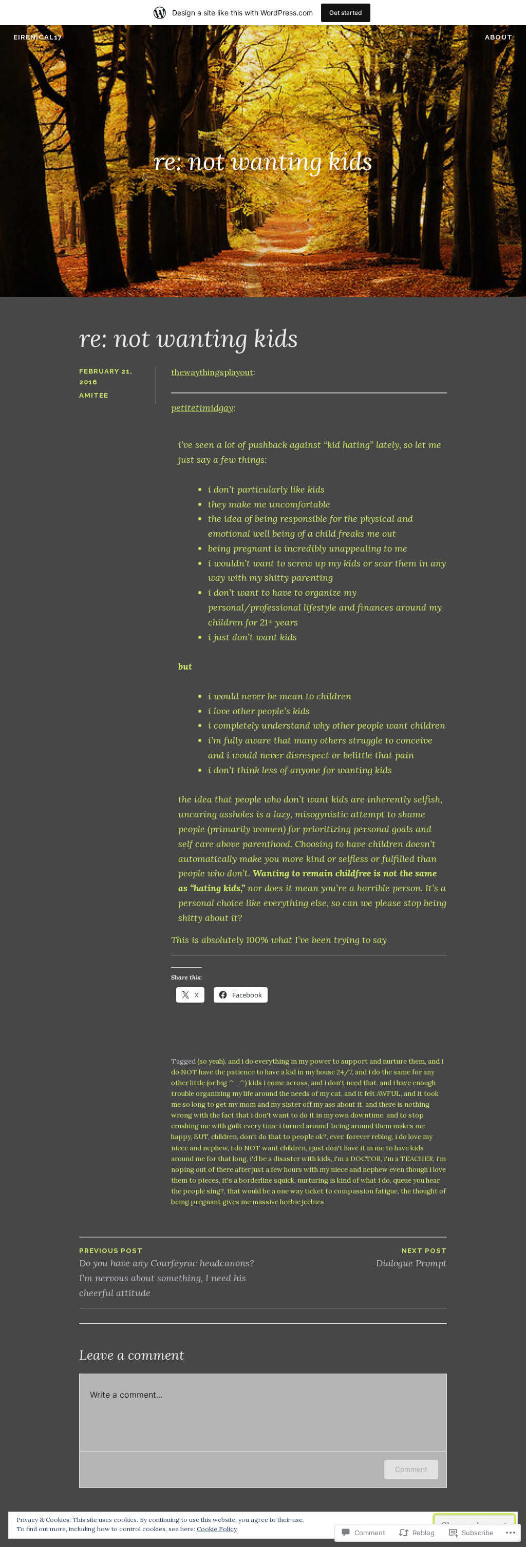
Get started (345, 12)
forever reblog (369, 1136)
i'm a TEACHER (408, 1158)
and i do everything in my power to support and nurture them (326, 1061)
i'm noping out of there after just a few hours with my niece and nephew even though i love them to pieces (308, 1169)
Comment (411, 1469)
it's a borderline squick (258, 1180)
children (224, 1136)
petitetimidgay (202, 408)
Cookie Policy (217, 1529)
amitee (93, 395)
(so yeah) (211, 1061)
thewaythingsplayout (212, 372)
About (499, 37)
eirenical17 (37, 37)
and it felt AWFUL (372, 1093)
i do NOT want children (268, 1148)
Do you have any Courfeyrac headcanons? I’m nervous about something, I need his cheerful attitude (166, 1273)
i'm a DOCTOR (357, 1158)
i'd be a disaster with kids (290, 1158)
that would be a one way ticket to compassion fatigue (312, 1191)
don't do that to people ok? (283, 1136)
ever (336, 1136)
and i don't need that (344, 1083)
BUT (201, 1136)
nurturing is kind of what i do (343, 1180)
